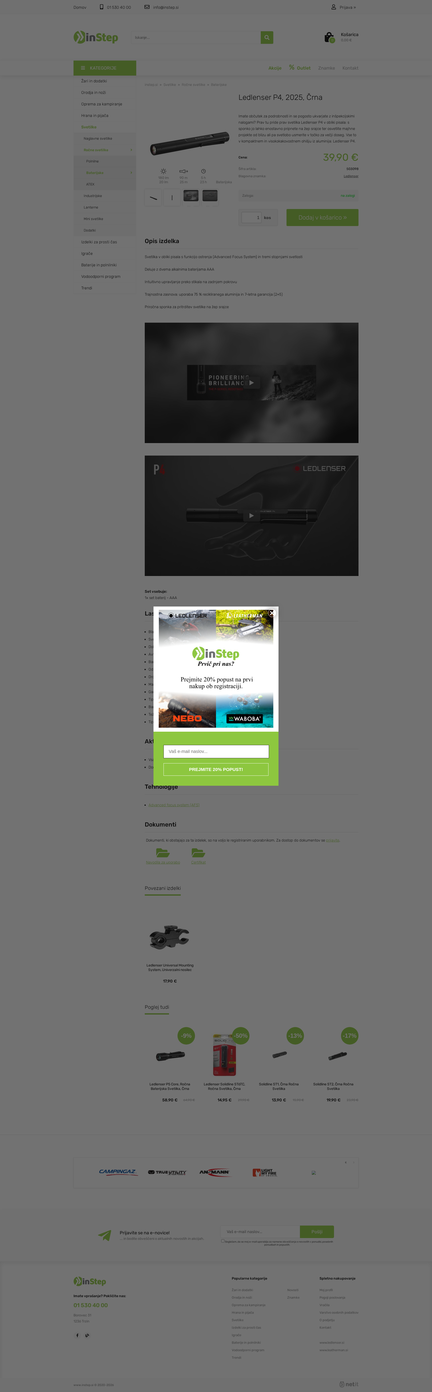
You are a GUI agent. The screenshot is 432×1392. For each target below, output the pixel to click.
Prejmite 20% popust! (216, 769)
